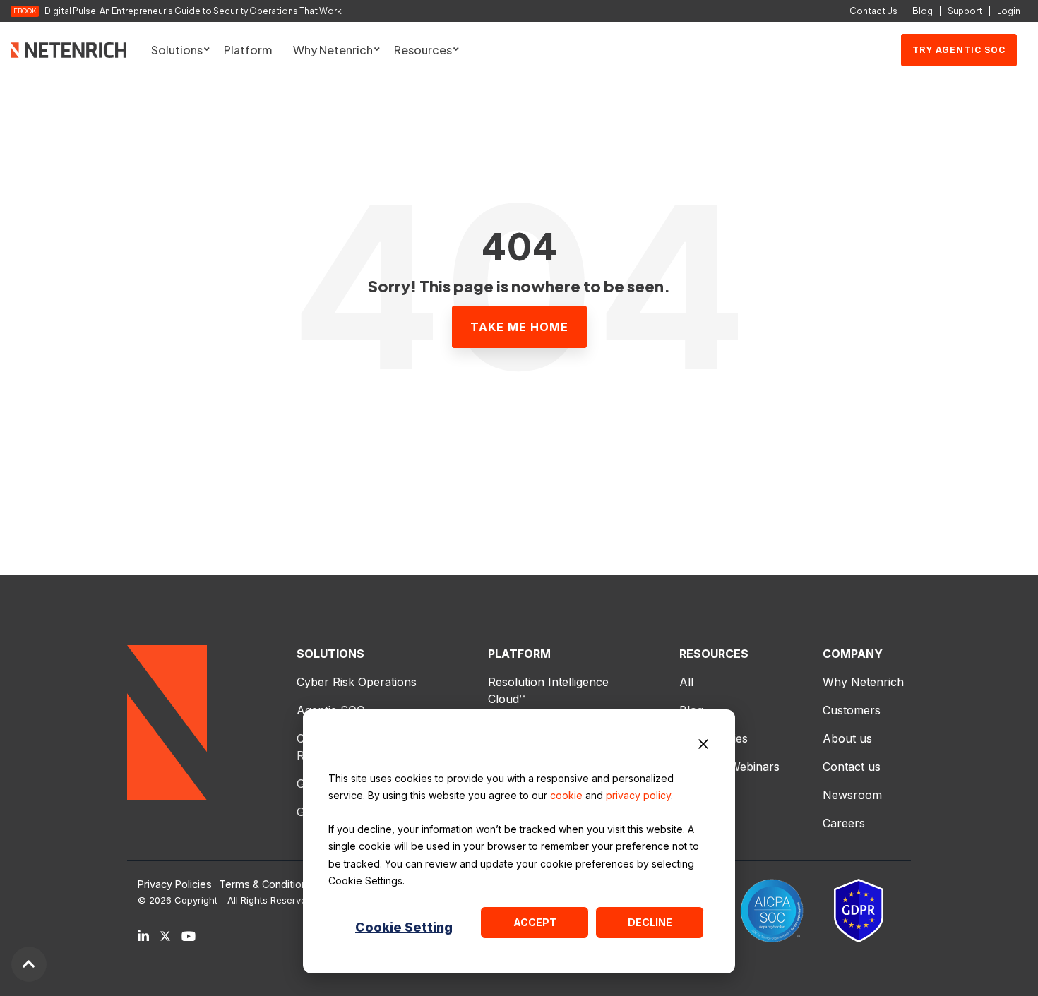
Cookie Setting (404, 927)
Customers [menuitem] (852, 710)
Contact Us (873, 11)
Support (965, 11)
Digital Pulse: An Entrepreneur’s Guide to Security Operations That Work (193, 11)
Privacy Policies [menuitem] (175, 884)
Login (1008, 11)
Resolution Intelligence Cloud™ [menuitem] (550, 690)
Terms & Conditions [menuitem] (266, 884)
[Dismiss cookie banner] (703, 746)
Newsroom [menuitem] (852, 795)
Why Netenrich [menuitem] (863, 682)
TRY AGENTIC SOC (959, 49)
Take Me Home (519, 327)
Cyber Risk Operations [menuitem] (357, 682)
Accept (534, 922)
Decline (650, 922)
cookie (566, 795)
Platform (248, 49)
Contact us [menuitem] (852, 767)
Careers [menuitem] (844, 823)
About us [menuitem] (847, 738)
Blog (922, 11)
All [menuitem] (686, 682)
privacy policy (638, 795)
